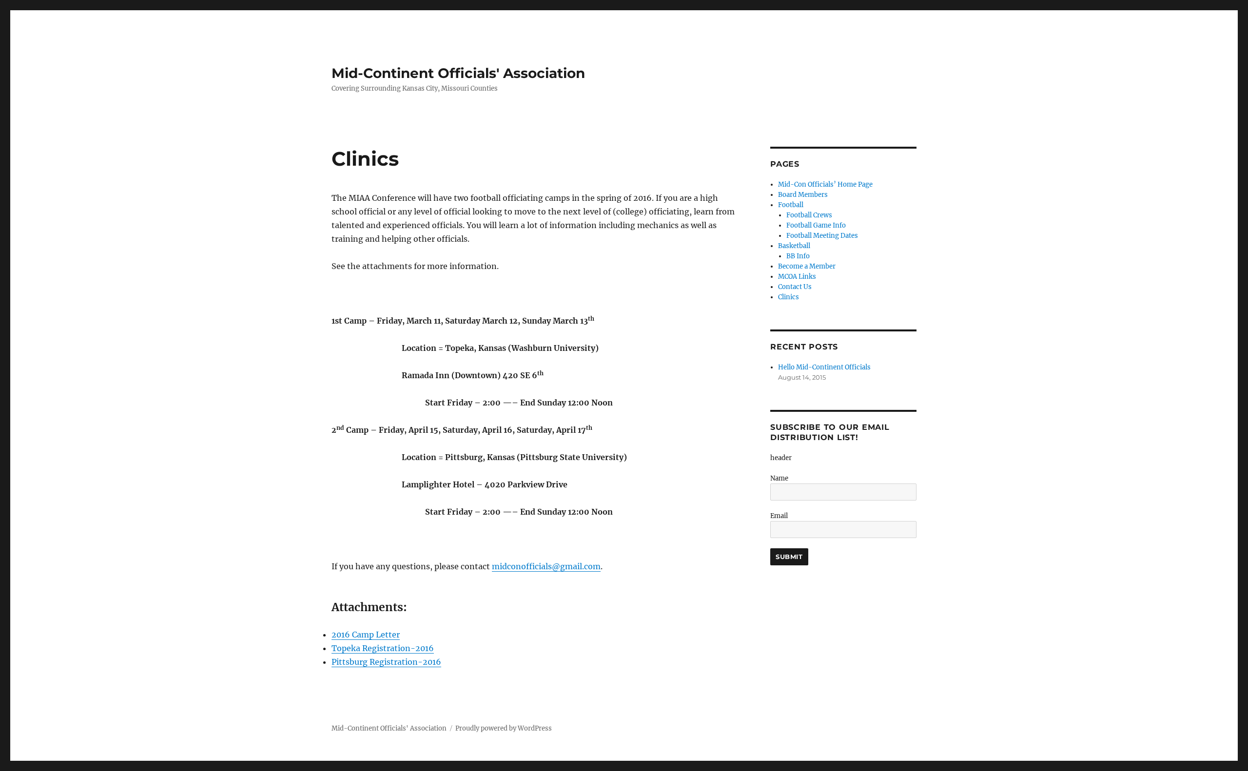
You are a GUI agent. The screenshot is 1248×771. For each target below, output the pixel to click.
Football (790, 205)
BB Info (798, 256)
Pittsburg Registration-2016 (386, 662)
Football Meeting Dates (822, 235)
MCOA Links (797, 276)
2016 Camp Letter (366, 634)
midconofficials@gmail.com (546, 566)
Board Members (803, 195)
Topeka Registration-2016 (383, 648)
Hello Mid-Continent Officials (824, 367)
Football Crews (809, 215)
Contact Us (795, 287)
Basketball (794, 246)
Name (779, 478)
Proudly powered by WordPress (503, 728)
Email (779, 516)
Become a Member (807, 266)
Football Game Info (816, 225)
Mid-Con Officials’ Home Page (825, 184)
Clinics (788, 297)
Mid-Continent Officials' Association (458, 73)
